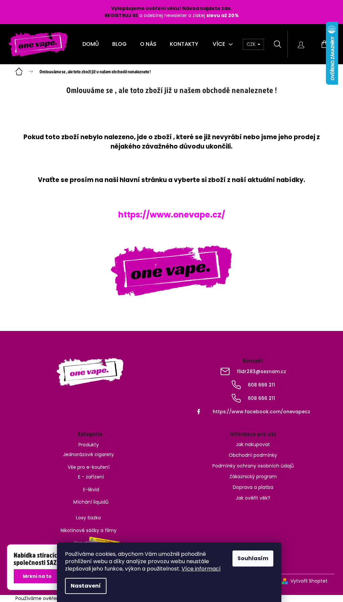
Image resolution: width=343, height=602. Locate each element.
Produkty (88, 444)
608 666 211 (261, 384)
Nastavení (86, 586)
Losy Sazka (88, 517)
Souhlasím (252, 558)
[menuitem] (91, 44)
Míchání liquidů (91, 502)
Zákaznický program (253, 476)
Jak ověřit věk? (253, 498)
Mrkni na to (37, 576)
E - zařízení (91, 477)
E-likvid (91, 489)
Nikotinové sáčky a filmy (89, 530)
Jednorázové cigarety (88, 454)
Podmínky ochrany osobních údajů (253, 465)
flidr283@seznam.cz (261, 371)
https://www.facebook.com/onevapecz (261, 411)
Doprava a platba (253, 487)
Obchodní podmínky (253, 455)
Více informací (201, 569)
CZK (252, 44)
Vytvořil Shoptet (309, 581)
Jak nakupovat (253, 444)
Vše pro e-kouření (89, 467)
